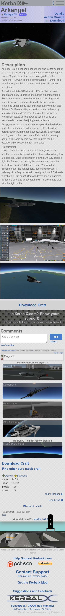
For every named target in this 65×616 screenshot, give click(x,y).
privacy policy (40, 576)
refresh (53, 341)
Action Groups (54, 17)
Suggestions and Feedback (32, 591)
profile (37, 519)
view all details (34, 506)
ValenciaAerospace (8, 350)
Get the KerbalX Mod (32, 582)
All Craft (47, 519)
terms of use (24, 576)
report (56, 353)
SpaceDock (18, 606)
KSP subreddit (20, 609)
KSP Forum (34, 609)
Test (4, 515)
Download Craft (32, 305)
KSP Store (47, 609)
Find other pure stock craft (21, 468)
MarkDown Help (7, 345)
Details (59, 13)
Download (57, 20)
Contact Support (32, 572)
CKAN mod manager (41, 606)
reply (61, 353)
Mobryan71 (10, 14)
